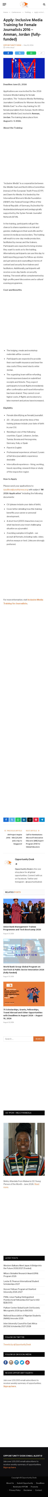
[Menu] (4, 4)
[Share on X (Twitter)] (20, 53)
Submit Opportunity (25, 1483)
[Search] (44, 4)
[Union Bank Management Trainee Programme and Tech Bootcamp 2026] (24, 911)
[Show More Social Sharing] (41, 53)
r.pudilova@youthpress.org (15, 489)
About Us (10, 1483)
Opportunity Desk (12, 45)
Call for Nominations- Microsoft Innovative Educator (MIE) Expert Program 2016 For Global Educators (35, 841)
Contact (38, 1490)
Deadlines (40, 1483)
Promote (34, 1487)
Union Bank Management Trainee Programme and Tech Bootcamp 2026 (22, 928)
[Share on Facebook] (8, 53)
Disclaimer (28, 1490)
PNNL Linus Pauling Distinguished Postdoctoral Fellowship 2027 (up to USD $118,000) (21, 1300)
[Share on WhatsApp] (31, 53)
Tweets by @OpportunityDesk (17, 1344)
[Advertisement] (24, 157)
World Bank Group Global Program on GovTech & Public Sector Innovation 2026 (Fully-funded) (23, 969)
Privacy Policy (15, 1490)
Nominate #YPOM (20, 1487)
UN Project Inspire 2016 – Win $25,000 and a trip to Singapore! (14, 839)
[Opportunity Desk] (24, 4)
